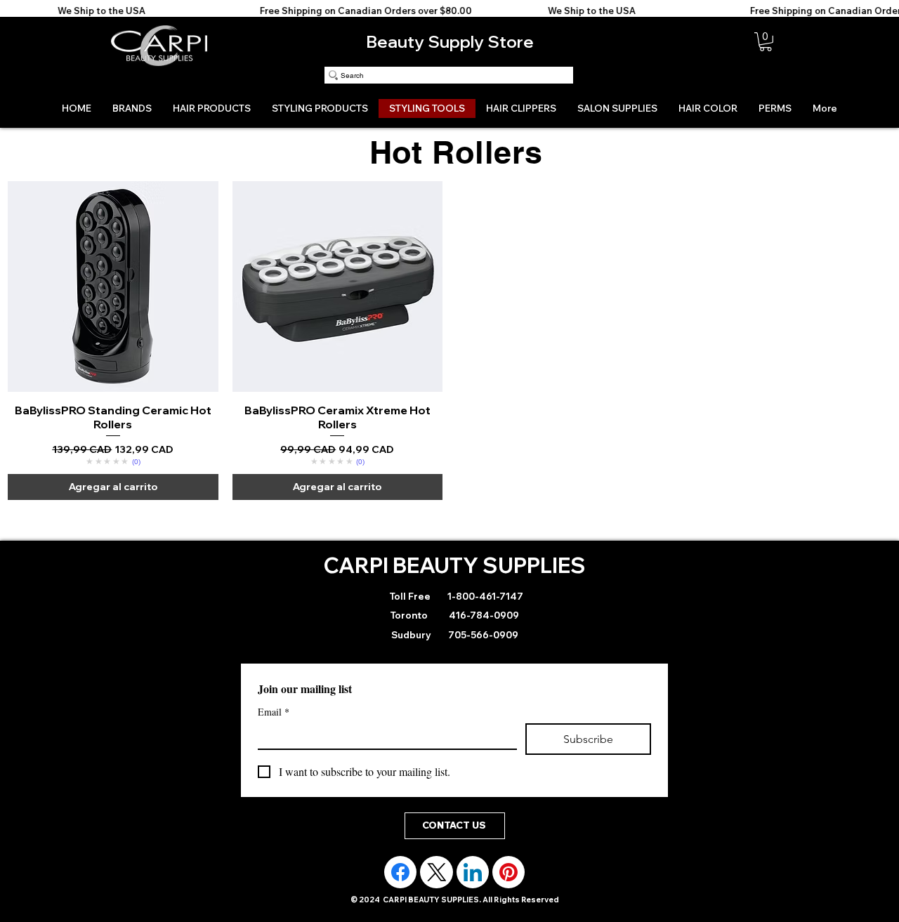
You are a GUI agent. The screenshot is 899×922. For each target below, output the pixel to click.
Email (273, 712)
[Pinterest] (508, 872)
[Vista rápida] (113, 286)
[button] (765, 41)
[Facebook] (400, 872)
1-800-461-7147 (484, 596)
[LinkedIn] (473, 872)
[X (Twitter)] (437, 872)
